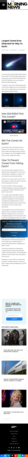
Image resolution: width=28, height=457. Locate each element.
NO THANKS (14, 235)
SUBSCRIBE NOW (13, 232)
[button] (14, 222)
